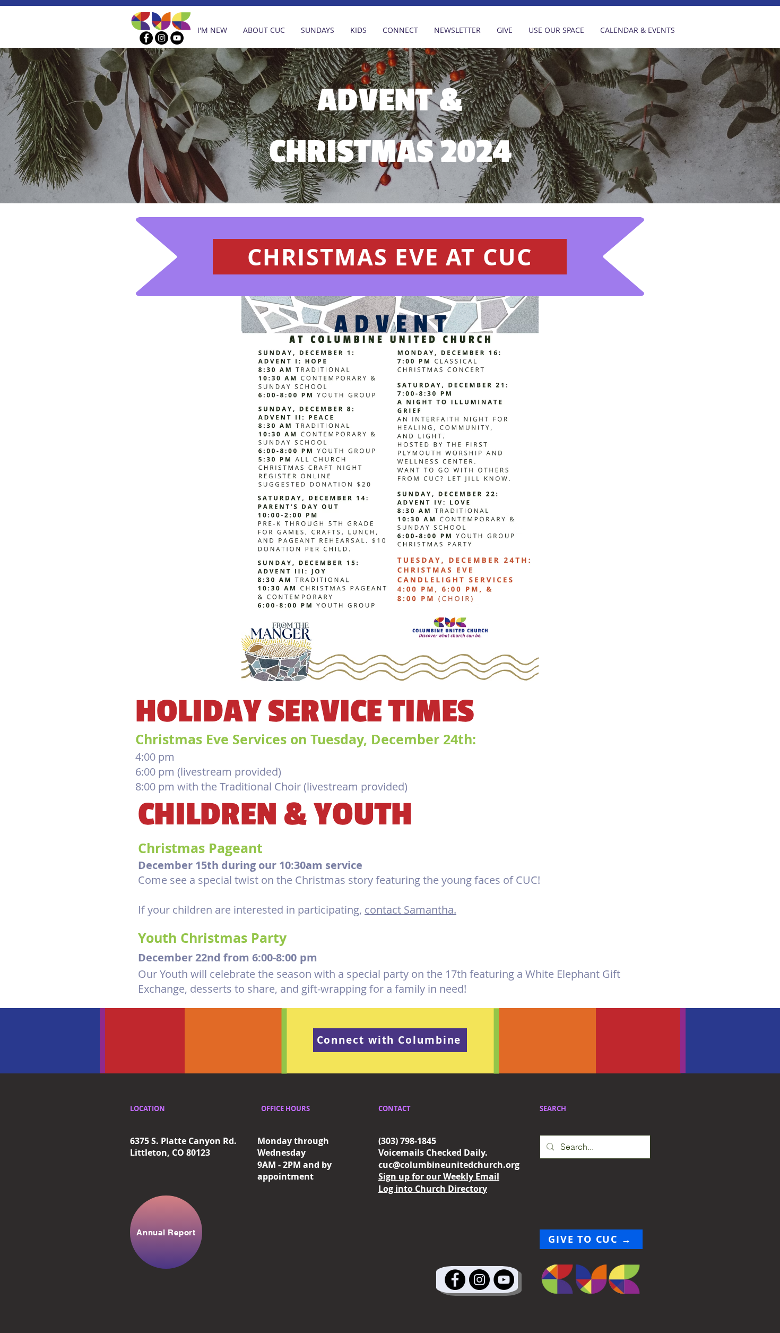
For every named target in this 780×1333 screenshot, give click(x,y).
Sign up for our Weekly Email (438, 1176)
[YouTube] (177, 38)
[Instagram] (161, 38)
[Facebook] (146, 38)
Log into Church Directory (432, 1188)
